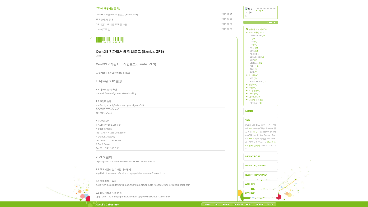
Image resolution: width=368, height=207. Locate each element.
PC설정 (254, 90)
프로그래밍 (256, 32)
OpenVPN (255, 97)
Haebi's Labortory (107, 204)
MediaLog (225, 204)
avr (250, 128)
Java (254, 51)
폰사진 (270, 142)
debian (260, 135)
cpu (257, 138)
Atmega (269, 128)
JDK (270, 145)
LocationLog (237, 204)
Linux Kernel (257, 35)
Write (270, 204)
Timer (261, 142)
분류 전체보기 (258, 29)
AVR (253, 72)
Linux (98, 56)
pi (265, 142)
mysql (248, 125)
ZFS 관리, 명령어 (104, 19)
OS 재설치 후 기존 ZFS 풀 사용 (111, 24)
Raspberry (264, 132)
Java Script (257, 57)
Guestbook (249, 204)
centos (264, 145)
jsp (254, 135)
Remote (267, 135)
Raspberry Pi (257, 81)
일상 (253, 84)
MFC (254, 48)
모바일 (253, 75)
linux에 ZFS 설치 (104, 29)
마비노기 (256, 103)
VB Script (256, 63)
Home (207, 204)
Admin (260, 204)
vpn (253, 125)
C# (253, 44)
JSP (253, 60)
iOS (253, 78)
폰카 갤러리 (254, 145)
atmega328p (258, 128)
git (271, 132)
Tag (216, 204)
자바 (263, 125)
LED (258, 125)
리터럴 (263, 138)
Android (255, 54)
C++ (253, 41)
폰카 (268, 125)
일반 (253, 69)
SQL (254, 66)
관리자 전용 (256, 100)
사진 (252, 87)
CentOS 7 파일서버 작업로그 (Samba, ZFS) (117, 14)
